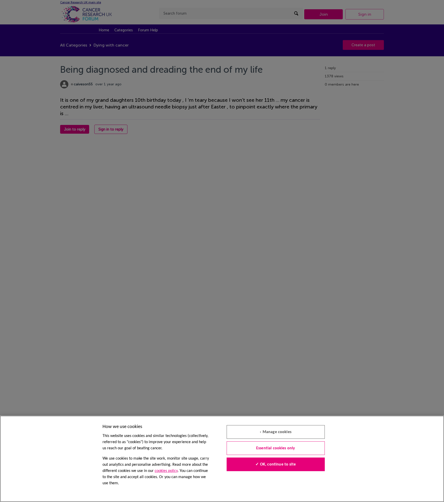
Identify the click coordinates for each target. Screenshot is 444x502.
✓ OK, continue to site (275, 464)
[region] (222, 459)
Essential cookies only (275, 448)
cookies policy (166, 471)
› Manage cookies (275, 432)
